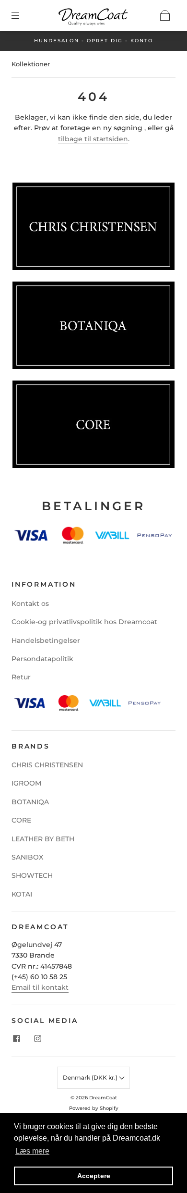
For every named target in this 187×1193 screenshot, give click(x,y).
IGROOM (26, 783)
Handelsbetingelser (46, 640)
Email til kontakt (40, 987)
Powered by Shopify (93, 1108)
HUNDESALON (56, 40)
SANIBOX (27, 857)
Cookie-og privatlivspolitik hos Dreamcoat (84, 621)
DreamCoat (103, 1098)
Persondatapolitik (42, 658)
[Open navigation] (22, 15)
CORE (21, 820)
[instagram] (37, 1038)
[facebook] (16, 1038)
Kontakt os (30, 603)
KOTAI (22, 894)
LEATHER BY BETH (43, 839)
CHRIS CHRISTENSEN (47, 765)
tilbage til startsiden (93, 139)
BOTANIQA (30, 802)
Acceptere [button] (93, 1176)
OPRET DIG (105, 40)
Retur (21, 677)
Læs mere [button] (32, 1151)
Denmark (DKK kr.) (91, 1077)
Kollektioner (31, 64)
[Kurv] (164, 15)
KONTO (141, 40)
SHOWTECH (32, 875)
